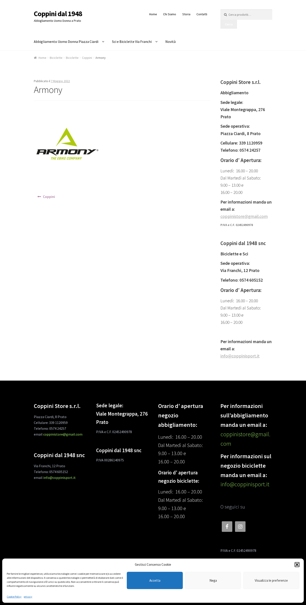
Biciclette (56, 58)
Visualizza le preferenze (271, 580)
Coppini (87, 58)
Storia (186, 14)
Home (153, 14)
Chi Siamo (169, 14)
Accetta (154, 580)
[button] (297, 564)
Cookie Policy (14, 596)
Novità (170, 41)
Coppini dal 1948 (58, 13)
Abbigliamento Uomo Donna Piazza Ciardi (66, 41)
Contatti (201, 14)
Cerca (229, 24)
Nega (213, 580)
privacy (28, 596)
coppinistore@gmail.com (244, 216)
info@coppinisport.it (240, 356)
